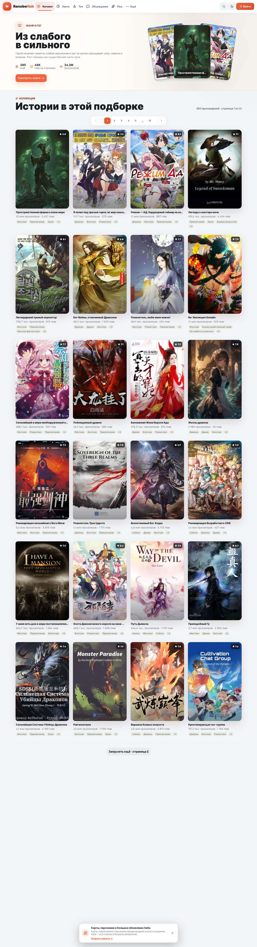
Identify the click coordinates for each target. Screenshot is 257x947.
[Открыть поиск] (224, 6)
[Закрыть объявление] (172, 933)
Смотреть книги (29, 78)
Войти (247, 6)
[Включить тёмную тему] (231, 6)
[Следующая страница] (161, 121)
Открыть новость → (102, 938)
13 (150, 120)
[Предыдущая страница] (95, 121)
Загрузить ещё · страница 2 (129, 751)
